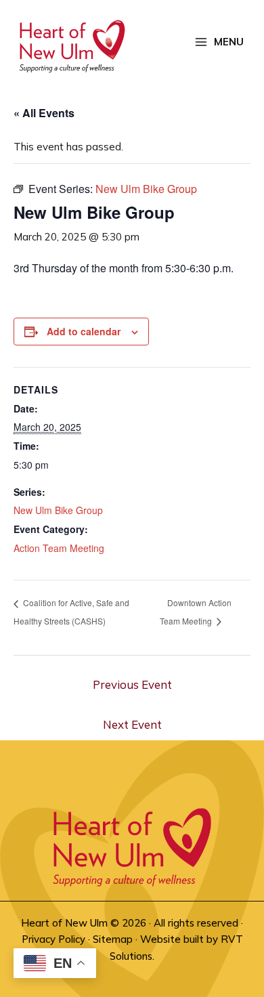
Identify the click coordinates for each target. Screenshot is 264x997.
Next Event (132, 724)
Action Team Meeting (59, 548)
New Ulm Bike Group (58, 510)
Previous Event (132, 684)
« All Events (44, 113)
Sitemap (113, 939)
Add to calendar (83, 331)
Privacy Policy (53, 939)
